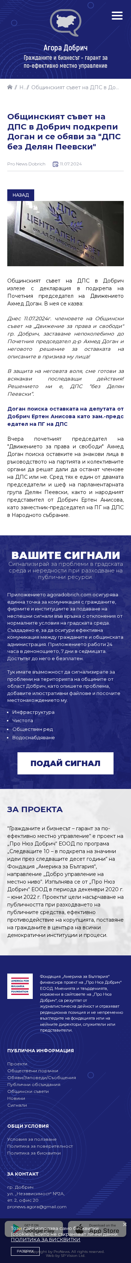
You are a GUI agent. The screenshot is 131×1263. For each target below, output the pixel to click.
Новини (22, 87)
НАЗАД (21, 195)
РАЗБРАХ (25, 1251)
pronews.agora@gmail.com (37, 1206)
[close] (124, 1224)
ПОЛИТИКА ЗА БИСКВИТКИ (45, 1239)
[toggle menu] (117, 15)
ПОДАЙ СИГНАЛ (65, 763)
